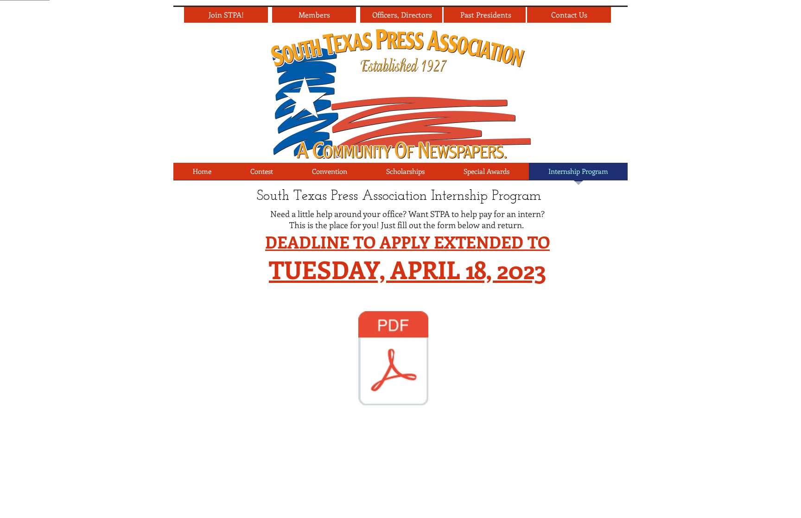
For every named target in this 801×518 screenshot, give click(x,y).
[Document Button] (393, 359)
